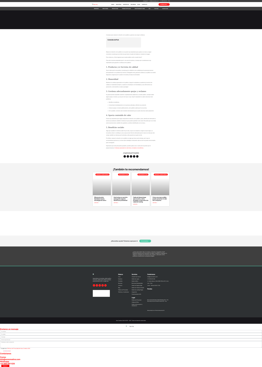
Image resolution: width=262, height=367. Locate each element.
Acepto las (15, 348)
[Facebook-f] (94, 285)
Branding (96, 8)
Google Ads (165, 8)
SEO (149, 8)
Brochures (105, 8)
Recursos (133, 4)
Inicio (112, 4)
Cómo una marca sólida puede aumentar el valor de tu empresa (159, 199)
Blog (138, 4)
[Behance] (102, 285)
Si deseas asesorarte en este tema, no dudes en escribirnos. (129, 148)
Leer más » (96, 202)
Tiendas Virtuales (126, 8)
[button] (139, 40)
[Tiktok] (105, 285)
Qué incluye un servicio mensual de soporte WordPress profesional (120, 199)
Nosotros (118, 4)
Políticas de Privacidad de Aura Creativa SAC (18, 348)
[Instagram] (97, 285)
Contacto (144, 4)
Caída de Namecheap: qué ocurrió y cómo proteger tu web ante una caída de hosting (140, 200)
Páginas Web (115, 8)
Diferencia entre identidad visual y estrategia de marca (100, 199)
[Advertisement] (131, 221)
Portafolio (126, 4)
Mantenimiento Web (140, 8)
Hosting (156, 8)
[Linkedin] (100, 285)
